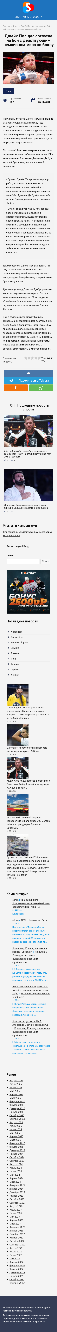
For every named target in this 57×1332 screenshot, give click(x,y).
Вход (26, 546)
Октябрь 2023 (17, 1199)
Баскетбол (17, 637)
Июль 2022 (16, 1251)
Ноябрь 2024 (16, 1153)
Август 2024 (16, 1164)
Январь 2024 (16, 1188)
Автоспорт (16, 631)
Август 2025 (16, 1122)
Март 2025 (15, 1140)
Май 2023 (15, 1216)
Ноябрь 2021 (16, 1276)
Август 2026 (16, 1080)
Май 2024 (15, 1174)
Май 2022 (15, 1258)
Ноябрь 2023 (16, 1195)
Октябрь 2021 (17, 1279)
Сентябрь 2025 (18, 1119)
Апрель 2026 (16, 1094)
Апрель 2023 (16, 1220)
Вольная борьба (19, 642)
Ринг (8, 91)
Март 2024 (15, 1181)
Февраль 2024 (17, 1185)
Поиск (10, 555)
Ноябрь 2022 (16, 1237)
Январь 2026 (16, 1105)
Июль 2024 (16, 1167)
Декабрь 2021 (17, 1272)
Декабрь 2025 (17, 1108)
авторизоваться (11, 535)
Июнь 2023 (16, 1213)
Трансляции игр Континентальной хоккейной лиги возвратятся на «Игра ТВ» (31, 903)
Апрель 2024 (16, 1178)
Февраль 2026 (17, 1101)
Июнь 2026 (16, 1087)
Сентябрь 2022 (18, 1244)
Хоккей (15, 674)
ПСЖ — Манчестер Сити (34, 920)
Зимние (15, 648)
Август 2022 (16, 1248)
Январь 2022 (16, 1269)
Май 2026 (15, 1091)
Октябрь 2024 (17, 1157)
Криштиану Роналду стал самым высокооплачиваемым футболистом (31, 1032)
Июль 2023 (16, 1209)
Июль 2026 (16, 1084)
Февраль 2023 (17, 1227)
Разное (15, 653)
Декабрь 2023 (17, 1192)
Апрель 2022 (16, 1262)
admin (15, 900)
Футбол (15, 669)
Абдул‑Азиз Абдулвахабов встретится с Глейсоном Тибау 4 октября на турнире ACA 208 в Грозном (27, 454)
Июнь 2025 (16, 1129)
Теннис (15, 664)
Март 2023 (15, 1223)
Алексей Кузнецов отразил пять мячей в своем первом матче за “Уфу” (30, 990)
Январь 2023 (16, 1230)
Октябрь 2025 (17, 1115)
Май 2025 (15, 1133)
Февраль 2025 (17, 1143)
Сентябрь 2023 (18, 1202)
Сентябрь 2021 (18, 1283)
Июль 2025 (16, 1126)
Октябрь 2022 (17, 1241)
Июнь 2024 (16, 1171)
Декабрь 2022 (17, 1234)
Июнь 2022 (16, 1255)
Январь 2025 (16, 1147)
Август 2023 (16, 1206)
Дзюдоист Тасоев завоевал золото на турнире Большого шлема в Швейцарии (26, 506)
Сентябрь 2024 (18, 1160)
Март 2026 (15, 1098)
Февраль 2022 (17, 1265)
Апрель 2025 (16, 1136)
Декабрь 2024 (17, 1150)
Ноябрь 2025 (16, 1112)
